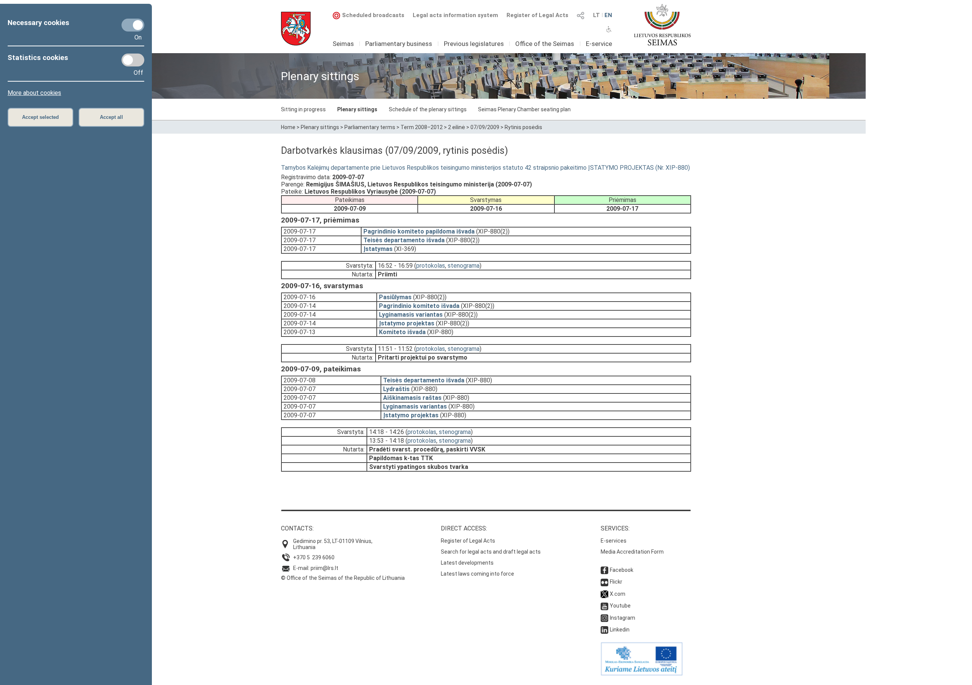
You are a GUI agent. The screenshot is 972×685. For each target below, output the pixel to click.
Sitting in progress (303, 109)
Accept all (111, 117)
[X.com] (604, 594)
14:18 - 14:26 (386, 432)
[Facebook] (604, 570)
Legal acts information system (455, 15)
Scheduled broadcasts (373, 15)
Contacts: (297, 528)
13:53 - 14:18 (386, 440)
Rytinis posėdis (523, 127)
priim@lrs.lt (324, 568)
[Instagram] (604, 618)
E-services (613, 541)
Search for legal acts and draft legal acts (491, 552)
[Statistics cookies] (133, 60)
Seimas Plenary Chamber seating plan (524, 109)
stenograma (464, 265)
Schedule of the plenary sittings (428, 109)
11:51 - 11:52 (395, 348)
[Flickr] (604, 582)
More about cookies (34, 92)
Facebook (621, 570)
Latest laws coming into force (477, 574)
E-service (599, 43)
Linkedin (620, 630)
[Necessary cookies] (133, 25)
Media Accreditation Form (632, 552)
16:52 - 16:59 (395, 265)
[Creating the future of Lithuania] (642, 674)
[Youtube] (604, 606)
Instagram (622, 618)
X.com (617, 594)
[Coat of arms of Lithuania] (296, 29)
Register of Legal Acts (537, 15)
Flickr (616, 582)
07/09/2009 (484, 127)
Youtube (620, 606)
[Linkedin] (604, 630)
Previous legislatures (474, 43)
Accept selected (40, 117)
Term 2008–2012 (422, 127)
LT (596, 15)
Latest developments (467, 563)
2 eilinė (456, 127)
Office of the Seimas (544, 43)
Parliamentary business (398, 43)
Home (288, 127)
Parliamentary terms (369, 127)
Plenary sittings (357, 109)
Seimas (343, 43)
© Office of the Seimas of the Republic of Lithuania (343, 578)
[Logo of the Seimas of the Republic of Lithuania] (662, 25)
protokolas (430, 265)
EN (608, 15)
